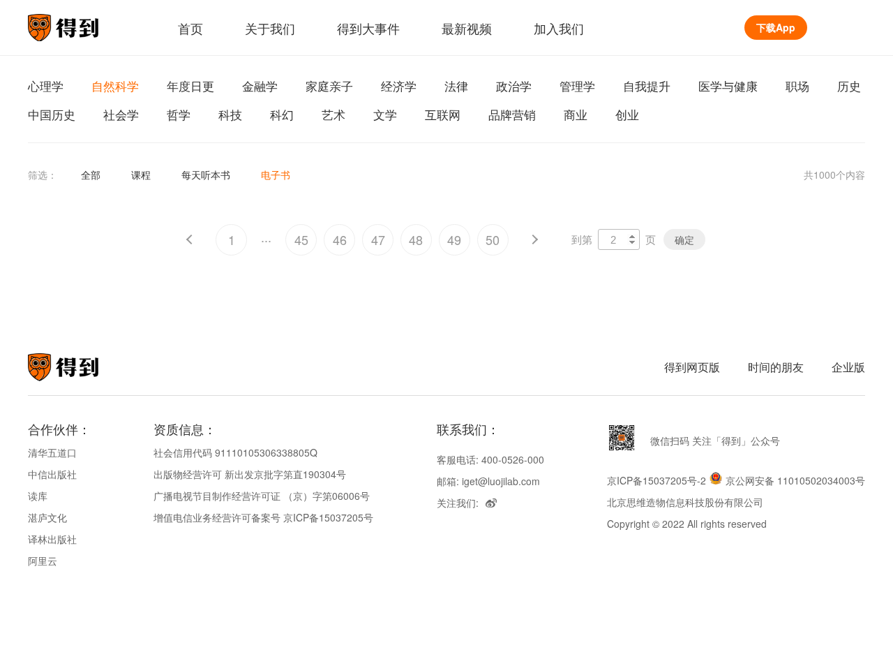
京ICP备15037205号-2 (656, 480)
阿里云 (42, 561)
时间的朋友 (776, 367)
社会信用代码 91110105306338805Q (235, 452)
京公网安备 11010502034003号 (795, 480)
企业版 (848, 367)
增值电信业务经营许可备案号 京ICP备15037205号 (263, 517)
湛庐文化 (47, 517)
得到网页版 (692, 367)
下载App (775, 27)
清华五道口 (52, 452)
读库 (37, 496)
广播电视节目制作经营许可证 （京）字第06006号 (261, 496)
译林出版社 (52, 539)
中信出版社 (52, 474)
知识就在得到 (82, 367)
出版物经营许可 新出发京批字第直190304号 (249, 474)
